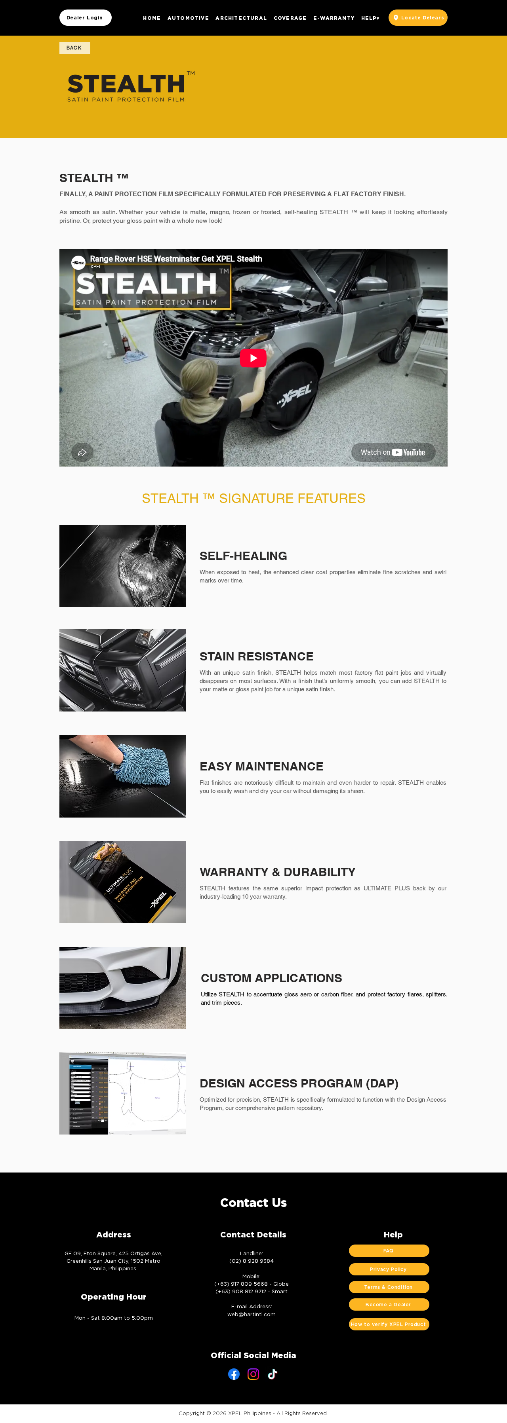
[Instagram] (253, 1374)
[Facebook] (234, 1374)
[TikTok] (272, 1374)
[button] (188, 18)
